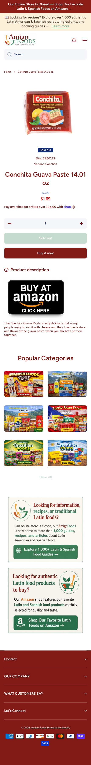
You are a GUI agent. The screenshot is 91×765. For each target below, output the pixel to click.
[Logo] (20, 39)
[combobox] (45, 54)
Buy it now (45, 253)
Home (7, 72)
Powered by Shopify (58, 727)
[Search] (8, 54)
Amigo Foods (39, 727)
